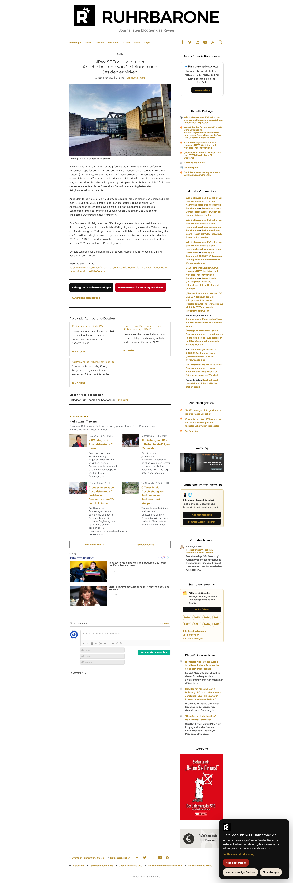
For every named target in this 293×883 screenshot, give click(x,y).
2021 (196, 624)
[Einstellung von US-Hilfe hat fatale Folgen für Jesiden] (130, 440)
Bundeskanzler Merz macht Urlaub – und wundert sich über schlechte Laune (204, 322)
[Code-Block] (113, 643)
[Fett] (83, 643)
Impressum (78, 865)
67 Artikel (129, 350)
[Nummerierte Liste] (100, 643)
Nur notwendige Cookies (240, 872)
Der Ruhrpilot (191, 167)
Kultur (126, 42)
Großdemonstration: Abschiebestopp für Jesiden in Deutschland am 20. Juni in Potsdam (102, 495)
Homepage (75, 42)
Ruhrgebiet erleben (120, 857)
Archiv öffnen (201, 609)
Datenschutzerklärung (101, 865)
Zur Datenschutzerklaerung (238, 854)
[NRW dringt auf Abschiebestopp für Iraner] (78, 440)
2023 (217, 617)
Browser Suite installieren (201, 521)
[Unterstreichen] (92, 643)
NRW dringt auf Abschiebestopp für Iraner (101, 444)
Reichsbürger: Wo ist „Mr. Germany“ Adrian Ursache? (200, 551)
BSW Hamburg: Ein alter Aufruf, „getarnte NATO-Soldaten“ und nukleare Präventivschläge (200, 145)
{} (117, 643)
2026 (187, 617)
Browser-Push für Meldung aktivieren (140, 287)
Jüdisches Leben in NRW (87, 326)
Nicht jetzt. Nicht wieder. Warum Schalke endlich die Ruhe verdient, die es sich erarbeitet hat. (203, 665)
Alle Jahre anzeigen (193, 638)
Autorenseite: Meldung (86, 297)
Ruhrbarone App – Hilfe (200, 865)
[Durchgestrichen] (96, 643)
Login (147, 42)
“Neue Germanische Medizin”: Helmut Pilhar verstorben (200, 718)
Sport (137, 42)
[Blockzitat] (109, 643)
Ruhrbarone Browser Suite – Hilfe (165, 865)
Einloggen (123, 399)
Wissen (100, 42)
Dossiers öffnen (191, 634)
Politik (88, 42)
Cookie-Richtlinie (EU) (130, 865)
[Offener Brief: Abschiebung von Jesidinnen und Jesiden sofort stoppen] (130, 488)
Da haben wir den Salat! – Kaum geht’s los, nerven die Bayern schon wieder (204, 234)
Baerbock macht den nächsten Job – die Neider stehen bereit (202, 383)
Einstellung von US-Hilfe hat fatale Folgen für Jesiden (155, 444)
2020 (207, 624)
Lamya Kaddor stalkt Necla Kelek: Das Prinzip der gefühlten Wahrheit (202, 371)
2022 (187, 624)
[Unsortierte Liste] (105, 643)
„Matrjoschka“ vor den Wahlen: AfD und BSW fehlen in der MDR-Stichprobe (202, 155)
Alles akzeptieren (236, 862)
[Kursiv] (88, 643)
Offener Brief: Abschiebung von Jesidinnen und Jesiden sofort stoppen (152, 495)
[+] (122, 643)
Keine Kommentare (135, 77)
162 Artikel (78, 351)
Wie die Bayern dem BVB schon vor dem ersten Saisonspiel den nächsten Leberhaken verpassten (203, 120)
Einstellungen (271, 872)
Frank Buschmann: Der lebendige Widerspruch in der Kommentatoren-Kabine (204, 212)
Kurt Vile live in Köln (194, 162)
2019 (216, 624)
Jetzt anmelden (202, 89)
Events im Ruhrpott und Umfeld (88, 857)
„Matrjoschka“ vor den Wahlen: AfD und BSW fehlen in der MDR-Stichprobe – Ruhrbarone (204, 297)
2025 (197, 617)
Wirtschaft (113, 42)
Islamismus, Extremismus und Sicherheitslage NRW (142, 328)
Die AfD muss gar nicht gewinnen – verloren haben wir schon (202, 173)
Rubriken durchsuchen (194, 631)
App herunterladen (202, 514)
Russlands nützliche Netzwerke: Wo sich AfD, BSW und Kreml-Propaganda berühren (204, 307)
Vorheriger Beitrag (94, 544)
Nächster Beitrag (145, 544)
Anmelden (165, 623)
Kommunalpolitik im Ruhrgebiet (93, 361)
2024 (207, 617)
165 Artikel (78, 382)
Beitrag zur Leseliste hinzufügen (91, 287)
